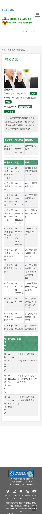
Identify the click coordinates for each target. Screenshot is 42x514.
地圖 (8, 102)
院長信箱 (9, 112)
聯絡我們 (11, 50)
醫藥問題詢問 (25, 107)
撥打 (33, 94)
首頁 (3, 50)
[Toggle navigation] (37, 14)
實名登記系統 (8, 10)
